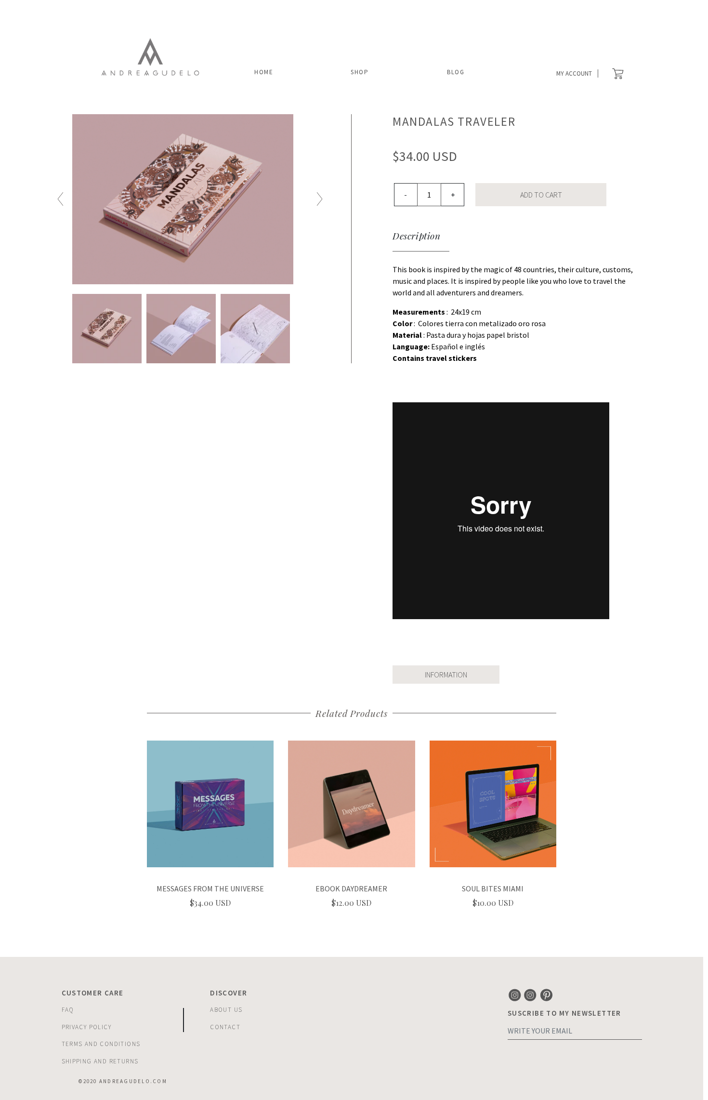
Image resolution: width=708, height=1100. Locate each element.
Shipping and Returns (100, 1061)
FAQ (68, 1010)
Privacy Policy (87, 1027)
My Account (574, 73)
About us (226, 1010)
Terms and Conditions (101, 1044)
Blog (456, 72)
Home (264, 72)
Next (319, 199)
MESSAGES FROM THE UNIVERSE (210, 888)
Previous (60, 199)
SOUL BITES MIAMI (493, 888)
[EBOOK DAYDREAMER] (351, 803)
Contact (225, 1027)
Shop (360, 72)
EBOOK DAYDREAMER (351, 888)
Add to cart (541, 194)
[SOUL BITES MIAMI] (493, 803)
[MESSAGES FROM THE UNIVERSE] (210, 803)
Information (446, 674)
